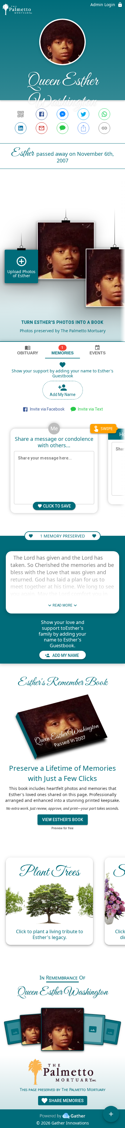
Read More (62, 605)
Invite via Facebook (46, 409)
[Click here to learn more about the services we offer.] (62, 1072)
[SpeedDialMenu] (111, 1114)
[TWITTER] (83, 114)
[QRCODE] (20, 114)
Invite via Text (89, 409)
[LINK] (104, 128)
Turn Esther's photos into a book (62, 322)
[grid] (62, 265)
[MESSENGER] (62, 114)
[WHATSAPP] (104, 114)
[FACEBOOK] (41, 114)
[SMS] (62, 128)
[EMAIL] (41, 128)
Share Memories (66, 1100)
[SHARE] (83, 128)
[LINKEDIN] (20, 128)
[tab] (27, 350)
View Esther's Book (62, 819)
